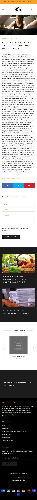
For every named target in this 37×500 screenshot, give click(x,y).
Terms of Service (7, 440)
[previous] (4, 348)
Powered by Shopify (18, 480)
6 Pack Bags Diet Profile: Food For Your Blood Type (15, 279)
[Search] (31, 9)
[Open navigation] (3, 9)
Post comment (11, 236)
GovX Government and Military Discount (14, 431)
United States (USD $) (17, 473)
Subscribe (9, 464)
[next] (33, 348)
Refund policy (6, 434)
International (6, 437)
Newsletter (5, 428)
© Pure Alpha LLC (18, 477)
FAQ (3, 425)
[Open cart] (34, 9)
